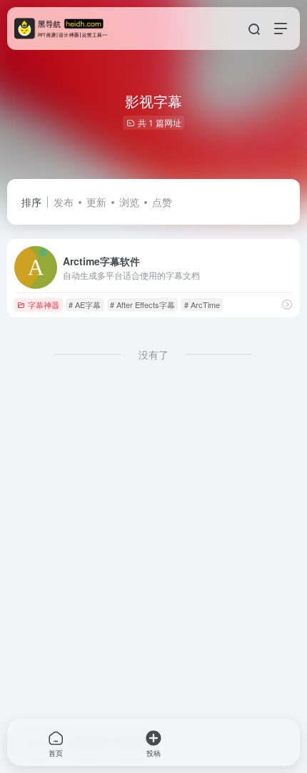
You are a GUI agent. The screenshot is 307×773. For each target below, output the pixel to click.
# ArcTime (202, 304)
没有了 (153, 354)
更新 (96, 202)
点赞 (162, 202)
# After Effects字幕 (142, 304)
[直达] (287, 304)
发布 (64, 202)
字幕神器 (43, 304)
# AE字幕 (85, 304)
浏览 (129, 202)
